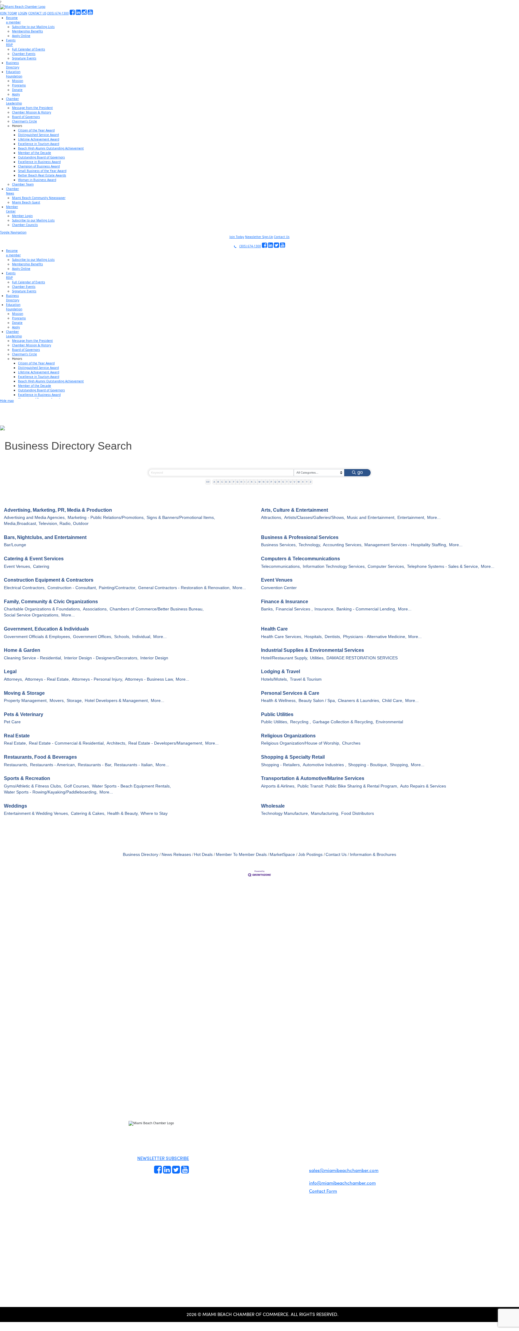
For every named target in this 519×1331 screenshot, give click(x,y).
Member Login (22, 216)
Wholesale (273, 806)
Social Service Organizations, (31, 615)
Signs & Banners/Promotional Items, (181, 517)
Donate (17, 90)
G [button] (237, 482)
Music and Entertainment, (371, 517)
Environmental (389, 722)
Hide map (7, 401)
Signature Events (24, 58)
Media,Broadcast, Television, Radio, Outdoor (46, 523)
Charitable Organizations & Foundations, (42, 609)
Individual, (141, 636)
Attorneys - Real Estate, (47, 679)
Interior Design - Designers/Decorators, (101, 658)
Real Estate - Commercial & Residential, (67, 743)
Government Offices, (92, 636)
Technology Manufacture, (285, 813)
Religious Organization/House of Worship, (300, 743)
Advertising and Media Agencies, (35, 517)
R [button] (279, 482)
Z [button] (310, 482)
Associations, (95, 609)
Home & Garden (22, 650)
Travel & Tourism (306, 679)
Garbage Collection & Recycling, (343, 722)
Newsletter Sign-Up (259, 237)
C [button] (222, 482)
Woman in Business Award (37, 180)
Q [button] (275, 482)
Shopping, (399, 765)
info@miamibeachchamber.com (342, 1182)
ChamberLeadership (14, 101)
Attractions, (271, 517)
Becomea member (13, 20)
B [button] (218, 482)
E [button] (230, 482)
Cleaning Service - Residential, (33, 658)
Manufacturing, (325, 813)
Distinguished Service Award (38, 135)
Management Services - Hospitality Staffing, (405, 545)
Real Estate (17, 735)
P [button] (271, 482)
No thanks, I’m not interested (125, 1129)
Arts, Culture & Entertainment (294, 510)
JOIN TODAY (8, 13)
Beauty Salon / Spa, (317, 700)
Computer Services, (386, 566)
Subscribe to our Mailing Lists (33, 27)
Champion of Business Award (39, 166)
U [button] (290, 482)
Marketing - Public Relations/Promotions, (106, 517)
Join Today (236, 237)
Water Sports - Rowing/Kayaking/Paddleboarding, (51, 792)
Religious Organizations (288, 735)
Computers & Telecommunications (300, 558)
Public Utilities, (274, 722)
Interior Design (154, 658)
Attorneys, (13, 679)
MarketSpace (282, 854)
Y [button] (307, 482)
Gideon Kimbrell (144, 1204)
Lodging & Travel (280, 671)
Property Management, (26, 700)
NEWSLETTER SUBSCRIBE (163, 1158)
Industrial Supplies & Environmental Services (312, 650)
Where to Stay (154, 813)
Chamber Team (23, 184)
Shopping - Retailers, (281, 765)
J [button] (248, 482)
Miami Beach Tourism (260, 1139)
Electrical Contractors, (25, 588)
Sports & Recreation (27, 778)
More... (434, 517)
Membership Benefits (27, 31)
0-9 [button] (207, 482)
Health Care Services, (281, 636)
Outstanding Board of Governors (41, 157)
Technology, (310, 545)
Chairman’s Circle (24, 121)
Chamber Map (258, 1174)
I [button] (244, 482)
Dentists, (333, 636)
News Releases (176, 854)
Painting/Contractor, (117, 588)
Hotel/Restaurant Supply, (284, 658)
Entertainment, (411, 517)
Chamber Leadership (260, 1153)
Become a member (202, 1139)
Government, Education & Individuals (46, 628)
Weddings (15, 806)
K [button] (252, 482)
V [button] (294, 482)
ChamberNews (12, 191)
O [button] (267, 482)
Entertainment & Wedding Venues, (36, 813)
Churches (351, 743)
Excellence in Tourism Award (38, 144)
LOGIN (22, 13)
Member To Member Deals (241, 854)
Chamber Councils (25, 225)
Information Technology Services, (334, 566)
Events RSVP (200, 1146)
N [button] (263, 482)
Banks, (267, 609)
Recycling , (300, 722)
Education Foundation (260, 1146)
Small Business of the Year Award (42, 171)
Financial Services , (294, 609)
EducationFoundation (14, 74)
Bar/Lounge (15, 545)
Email (42, 1076)
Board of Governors (26, 117)
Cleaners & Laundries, (359, 700)
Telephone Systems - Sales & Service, (443, 566)
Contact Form (323, 1191)
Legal (10, 671)
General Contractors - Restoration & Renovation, (184, 588)
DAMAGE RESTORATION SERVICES (362, 658)
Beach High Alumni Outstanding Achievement (51, 148)
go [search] (360, 472)
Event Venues (277, 580)
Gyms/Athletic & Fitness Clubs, (33, 786)
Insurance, (324, 609)
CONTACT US (37, 13)
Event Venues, (17, 566)
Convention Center (279, 588)
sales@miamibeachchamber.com (343, 1170)
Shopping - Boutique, (368, 765)
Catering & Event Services (34, 558)
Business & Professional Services (299, 537)
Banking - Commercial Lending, (366, 609)
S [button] (283, 482)
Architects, (116, 743)
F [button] (233, 482)
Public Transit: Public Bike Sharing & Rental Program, (347, 786)
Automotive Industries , (324, 765)
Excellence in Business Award (39, 162)
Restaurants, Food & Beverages (40, 757)
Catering (41, 566)
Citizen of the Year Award (36, 130)
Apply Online (21, 36)
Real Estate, (15, 743)
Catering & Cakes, (88, 813)
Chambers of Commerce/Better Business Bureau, (157, 609)
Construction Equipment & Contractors (48, 580)
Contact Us (282, 237)
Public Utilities (277, 714)
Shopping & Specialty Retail (293, 757)
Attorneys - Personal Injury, (97, 679)
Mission (17, 81)
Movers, (57, 700)
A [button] (214, 482)
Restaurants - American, (53, 765)
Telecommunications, (281, 566)
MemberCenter (12, 209)
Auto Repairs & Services (423, 786)
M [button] (259, 482)
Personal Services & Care (290, 693)
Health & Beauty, (123, 813)
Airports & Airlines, (278, 786)
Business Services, (279, 545)
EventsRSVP (11, 42)
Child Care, (392, 700)
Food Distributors (357, 813)
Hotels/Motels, (274, 679)
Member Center (258, 1167)
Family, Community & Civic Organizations (51, 601)
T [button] (286, 482)
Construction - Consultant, (72, 588)
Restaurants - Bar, (95, 765)
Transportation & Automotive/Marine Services (312, 778)
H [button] (241, 482)
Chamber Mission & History (31, 112)
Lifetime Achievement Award (38, 139)
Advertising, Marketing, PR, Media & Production (58, 510)
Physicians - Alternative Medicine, (374, 636)
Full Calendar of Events (28, 49)
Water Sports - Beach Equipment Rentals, (131, 786)
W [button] (299, 482)
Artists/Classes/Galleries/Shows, (314, 517)
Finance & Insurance (284, 601)
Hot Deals (203, 854)
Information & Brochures (373, 854)
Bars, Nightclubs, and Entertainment (45, 537)
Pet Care (12, 722)
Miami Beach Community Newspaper (38, 198)
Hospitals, (313, 636)
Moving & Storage (24, 693)
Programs (19, 85)
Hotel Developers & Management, (117, 700)
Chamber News (258, 1160)
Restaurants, (16, 765)
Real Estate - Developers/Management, (165, 743)
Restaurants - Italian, (134, 765)
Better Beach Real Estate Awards (42, 175)
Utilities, (317, 658)
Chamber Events (23, 54)
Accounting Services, (343, 545)
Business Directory (140, 854)
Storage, (75, 700)
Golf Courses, (77, 786)
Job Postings (310, 854)
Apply (16, 94)
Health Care (274, 628)
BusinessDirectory (12, 65)
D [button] (226, 482)
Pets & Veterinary (23, 714)
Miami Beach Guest (26, 202)
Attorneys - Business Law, (149, 679)
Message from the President (32, 108)
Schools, (122, 636)
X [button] (303, 482)
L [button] (255, 482)
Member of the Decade (34, 153)
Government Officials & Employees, (37, 636)
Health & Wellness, (279, 700)
